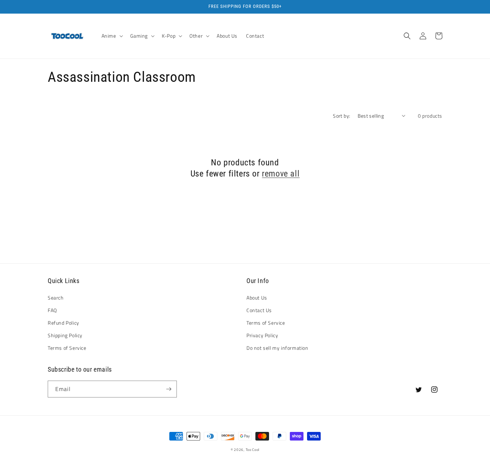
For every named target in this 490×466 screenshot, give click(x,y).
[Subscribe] (168, 389)
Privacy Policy (262, 335)
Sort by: (341, 115)
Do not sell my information (277, 348)
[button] (111, 35)
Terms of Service (67, 348)
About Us (256, 297)
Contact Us (259, 310)
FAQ (52, 310)
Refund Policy (63, 322)
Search (56, 297)
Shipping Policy (65, 335)
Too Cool (253, 449)
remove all (281, 174)
